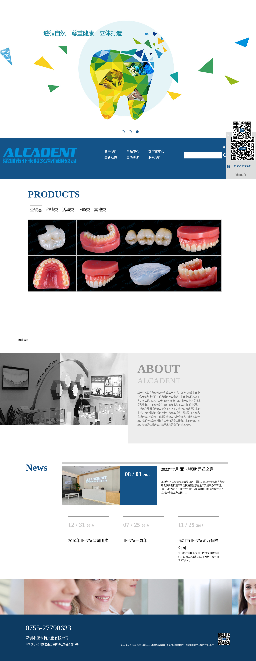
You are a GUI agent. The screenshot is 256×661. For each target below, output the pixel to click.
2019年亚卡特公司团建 (88, 540)
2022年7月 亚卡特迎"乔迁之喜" (188, 469)
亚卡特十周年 (135, 540)
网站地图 (189, 645)
